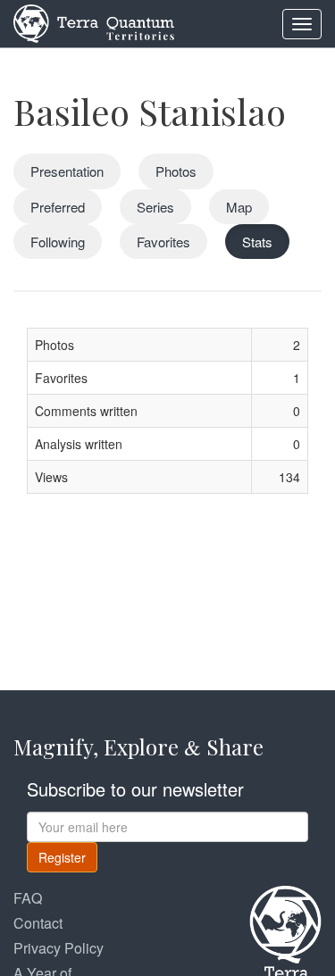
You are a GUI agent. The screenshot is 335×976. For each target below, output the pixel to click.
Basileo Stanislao (149, 111)
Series (155, 206)
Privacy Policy (58, 948)
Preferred (57, 206)
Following (57, 241)
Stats (257, 241)
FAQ (27, 898)
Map (239, 206)
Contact (38, 923)
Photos (176, 171)
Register (62, 857)
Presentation (67, 171)
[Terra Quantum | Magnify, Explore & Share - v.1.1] (94, 22)
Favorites (163, 241)
